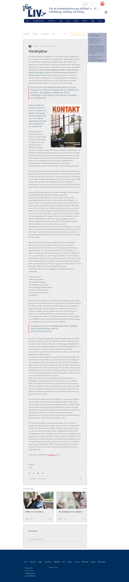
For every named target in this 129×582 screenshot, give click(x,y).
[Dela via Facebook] (29, 473)
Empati (30, 467)
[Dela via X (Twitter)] (34, 473)
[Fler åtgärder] (80, 46)
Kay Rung (100, 60)
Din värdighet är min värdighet (70, 512)
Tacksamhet (44, 34)
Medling (35, 34)
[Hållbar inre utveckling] (38, 500)
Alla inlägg (26, 34)
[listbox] (87, 4)
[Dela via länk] (42, 473)
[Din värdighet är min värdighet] (72, 500)
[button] (87, 4)
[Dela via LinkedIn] (38, 473)
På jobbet (31, 464)
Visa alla (85, 488)
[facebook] (91, 9)
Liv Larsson (92, 60)
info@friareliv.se (30, 573)
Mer (53, 34)
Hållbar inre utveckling (34, 512)
